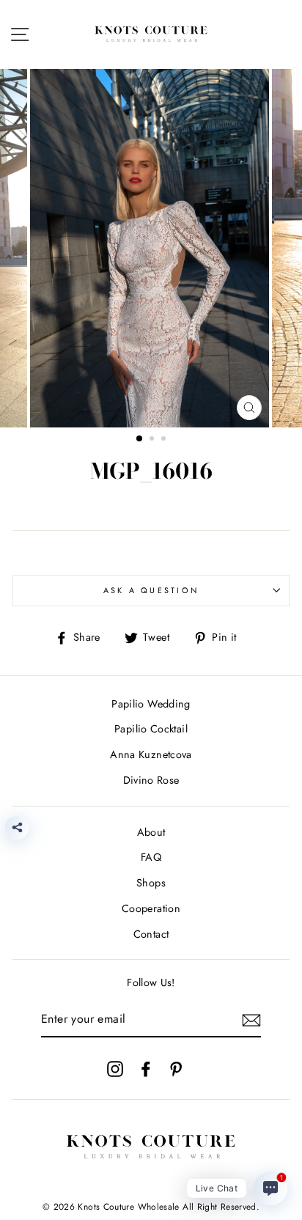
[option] (151, 248)
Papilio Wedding (150, 704)
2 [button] (153, 440)
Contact (151, 934)
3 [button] (165, 440)
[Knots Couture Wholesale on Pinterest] (176, 1068)
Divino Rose (151, 780)
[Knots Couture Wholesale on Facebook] (146, 1068)
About (151, 832)
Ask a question (151, 590)
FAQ (151, 857)
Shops (151, 882)
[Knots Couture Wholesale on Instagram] (115, 1068)
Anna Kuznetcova (150, 754)
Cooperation (151, 908)
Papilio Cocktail (151, 728)
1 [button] (140, 439)
